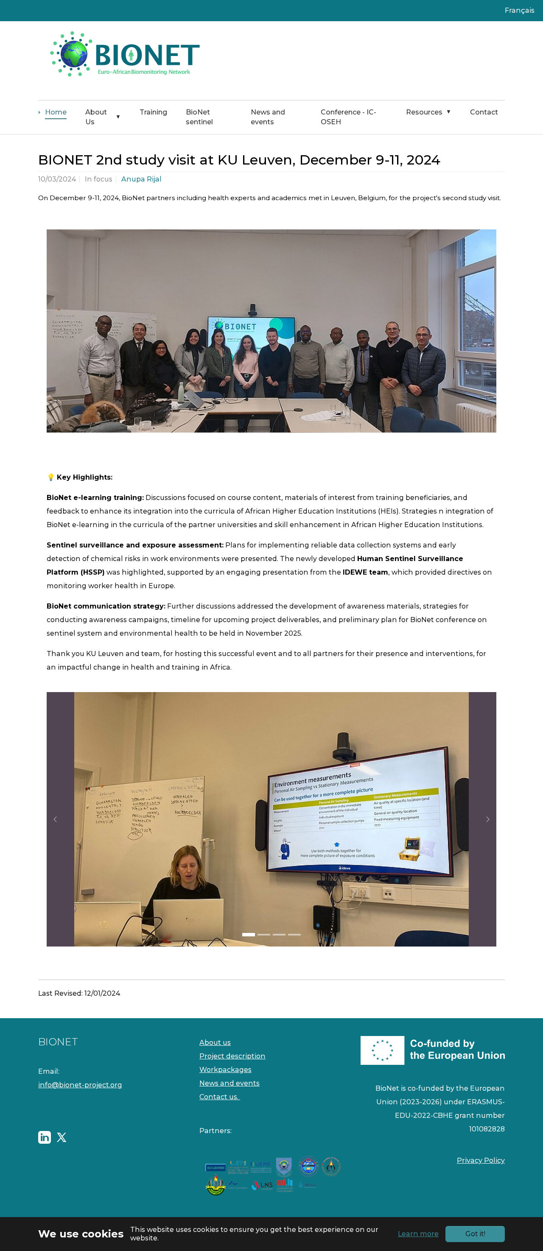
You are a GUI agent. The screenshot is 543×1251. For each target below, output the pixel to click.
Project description (232, 1056)
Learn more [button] (418, 1234)
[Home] (123, 60)
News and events (229, 1083)
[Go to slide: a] (248, 935)
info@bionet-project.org (80, 1085)
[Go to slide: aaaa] (294, 935)
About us (215, 1043)
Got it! (475, 1234)
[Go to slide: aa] (264, 935)
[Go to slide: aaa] (279, 935)
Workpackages (225, 1070)
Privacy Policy (481, 1160)
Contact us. (219, 1097)
